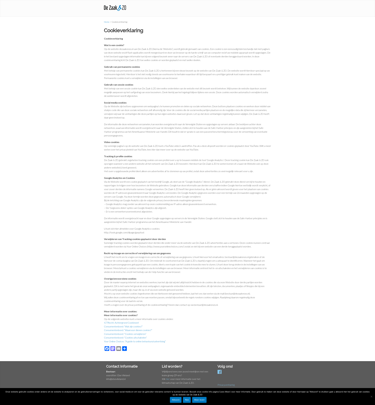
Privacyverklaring (226, 384)
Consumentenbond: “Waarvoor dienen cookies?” (128, 330)
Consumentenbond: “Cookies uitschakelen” (125, 337)
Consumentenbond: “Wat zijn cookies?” (123, 326)
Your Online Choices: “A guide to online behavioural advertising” (135, 341)
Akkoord (175, 400)
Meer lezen (199, 400)
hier (168, 379)
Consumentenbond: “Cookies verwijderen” (125, 333)
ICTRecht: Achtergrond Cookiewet (121, 322)
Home (106, 22)
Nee (187, 400)
